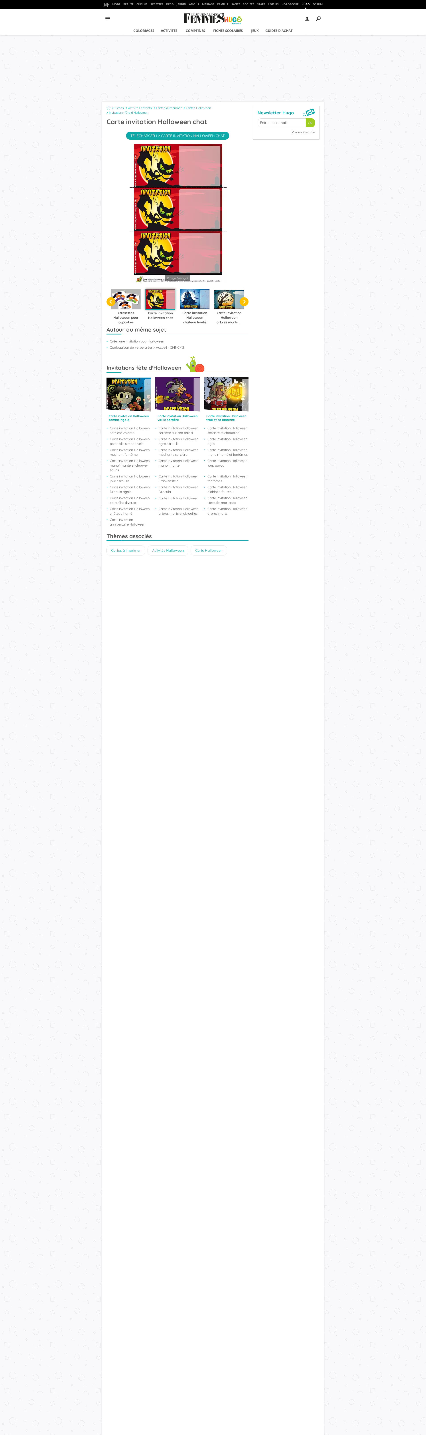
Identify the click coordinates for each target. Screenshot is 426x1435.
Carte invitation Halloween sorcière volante (130, 430)
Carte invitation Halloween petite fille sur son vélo (130, 441)
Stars (261, 4)
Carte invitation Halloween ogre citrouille (179, 441)
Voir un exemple (303, 132)
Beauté (128, 4)
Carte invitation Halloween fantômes (227, 478)
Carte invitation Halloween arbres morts (227, 511)
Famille (223, 4)
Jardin (181, 4)
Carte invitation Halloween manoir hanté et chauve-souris (130, 465)
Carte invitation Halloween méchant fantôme (130, 452)
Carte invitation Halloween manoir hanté (179, 463)
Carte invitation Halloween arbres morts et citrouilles (179, 511)
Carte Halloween (209, 550)
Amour (194, 4)
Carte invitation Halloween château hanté (130, 511)
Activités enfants (140, 108)
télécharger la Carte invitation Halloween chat (177, 135)
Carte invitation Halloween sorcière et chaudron (227, 430)
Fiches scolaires (228, 30)
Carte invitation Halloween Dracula (179, 489)
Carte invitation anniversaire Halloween (127, 522)
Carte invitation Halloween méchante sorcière (179, 452)
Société (248, 4)
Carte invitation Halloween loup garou (227, 463)
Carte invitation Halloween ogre (227, 441)
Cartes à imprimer (169, 108)
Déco (170, 4)
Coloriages (143, 30)
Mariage (208, 4)
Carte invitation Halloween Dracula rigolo (130, 489)
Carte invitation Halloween (179, 498)
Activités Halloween (168, 550)
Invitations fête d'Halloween (128, 113)
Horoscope (290, 4)
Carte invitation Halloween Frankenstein (179, 478)
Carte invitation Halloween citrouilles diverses (130, 500)
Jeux (255, 30)
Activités (169, 30)
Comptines (195, 30)
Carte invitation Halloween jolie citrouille (130, 478)
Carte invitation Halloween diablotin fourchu (227, 489)
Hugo (306, 4)
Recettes (156, 4)
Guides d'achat (279, 30)
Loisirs (273, 4)
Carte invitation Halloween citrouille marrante (227, 500)
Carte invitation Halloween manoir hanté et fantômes (227, 452)
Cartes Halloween (198, 108)
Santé (235, 4)
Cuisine (141, 4)
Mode (116, 4)
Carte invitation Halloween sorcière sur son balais (179, 430)
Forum (318, 4)
